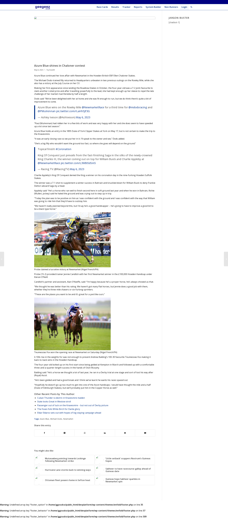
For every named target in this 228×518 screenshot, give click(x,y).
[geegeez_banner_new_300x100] (43, 7)
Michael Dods (56, 419)
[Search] (191, 7)
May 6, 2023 (83, 117)
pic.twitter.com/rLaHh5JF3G (73, 111)
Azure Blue (44, 419)
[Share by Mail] (125, 432)
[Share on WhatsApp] (85, 432)
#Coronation (63, 149)
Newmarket (68, 419)
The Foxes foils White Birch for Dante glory (58, 409)
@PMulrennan (47, 111)
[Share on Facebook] (44, 432)
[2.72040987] (94, 40)
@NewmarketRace (93, 107)
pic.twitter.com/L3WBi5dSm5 (78, 163)
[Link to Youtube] (145, 432)
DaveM (52, 70)
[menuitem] (102, 7)
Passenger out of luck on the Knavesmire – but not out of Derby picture (72, 405)
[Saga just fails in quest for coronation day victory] (2, 259)
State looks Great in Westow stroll (54, 401)
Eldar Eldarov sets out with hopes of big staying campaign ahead (69, 412)
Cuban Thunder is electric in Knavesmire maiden (61, 397)
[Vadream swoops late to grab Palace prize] (226, 259)
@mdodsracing (138, 107)
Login (184, 7)
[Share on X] (65, 432)
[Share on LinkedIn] (105, 432)
